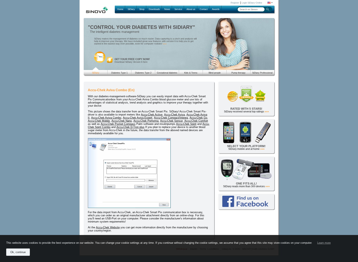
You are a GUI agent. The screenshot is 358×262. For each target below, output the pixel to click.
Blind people (215, 72)
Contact (204, 9)
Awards (216, 9)
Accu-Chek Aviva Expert (137, 117)
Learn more (324, 242)
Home (120, 9)
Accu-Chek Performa (145, 120)
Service (178, 9)
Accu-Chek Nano (121, 120)
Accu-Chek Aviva (174, 114)
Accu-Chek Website (108, 227)
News (167, 9)
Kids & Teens (190, 72)
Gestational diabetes (167, 72)
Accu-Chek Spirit (186, 123)
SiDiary (131, 9)
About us (190, 9)
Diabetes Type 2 (143, 72)
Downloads (154, 9)
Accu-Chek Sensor (171, 120)
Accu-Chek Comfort (196, 120)
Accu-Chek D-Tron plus (130, 127)
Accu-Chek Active (151, 114)
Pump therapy (238, 72)
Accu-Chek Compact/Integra (171, 117)
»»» (165, 44)
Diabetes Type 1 (119, 72)
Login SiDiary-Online (252, 2)
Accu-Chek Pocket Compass (118, 123)
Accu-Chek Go (198, 117)
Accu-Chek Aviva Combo (106, 117)
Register (235, 2)
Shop (141, 9)
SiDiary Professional (262, 72)
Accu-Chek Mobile (99, 120)
